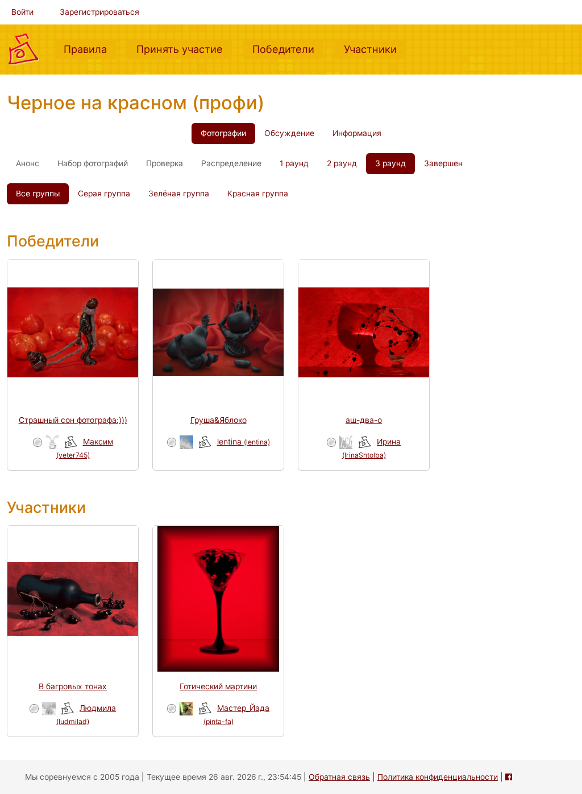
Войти (22, 12)
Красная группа (257, 193)
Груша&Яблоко (218, 420)
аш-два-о (364, 420)
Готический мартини (218, 686)
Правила (90, 48)
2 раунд (342, 163)
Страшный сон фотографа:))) (73, 420)
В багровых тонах (73, 686)
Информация (356, 133)
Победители (287, 48)
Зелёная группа (178, 193)
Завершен (443, 163)
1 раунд (294, 163)
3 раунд (390, 163)
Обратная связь (339, 776)
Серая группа (104, 193)
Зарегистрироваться (99, 12)
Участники (375, 48)
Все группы (38, 193)
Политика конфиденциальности (437, 776)
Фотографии (223, 133)
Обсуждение (289, 133)
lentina (243, 441)
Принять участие (184, 48)
